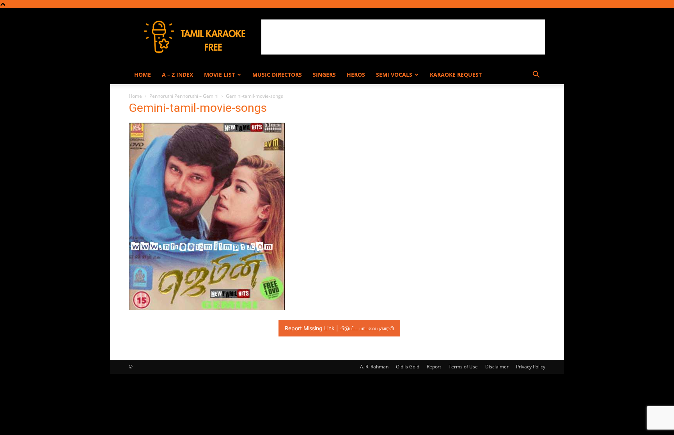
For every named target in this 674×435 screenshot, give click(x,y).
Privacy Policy (530, 366)
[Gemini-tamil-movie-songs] (207, 308)
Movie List (219, 74)
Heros (356, 74)
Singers (324, 74)
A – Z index (177, 74)
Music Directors (277, 74)
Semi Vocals (394, 74)
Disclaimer (497, 366)
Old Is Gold (407, 366)
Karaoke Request (456, 74)
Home (142, 74)
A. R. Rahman (374, 366)
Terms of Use (463, 366)
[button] (536, 75)
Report (434, 366)
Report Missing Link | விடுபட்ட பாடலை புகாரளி (339, 328)
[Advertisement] (403, 37)
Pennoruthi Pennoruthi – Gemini (183, 96)
